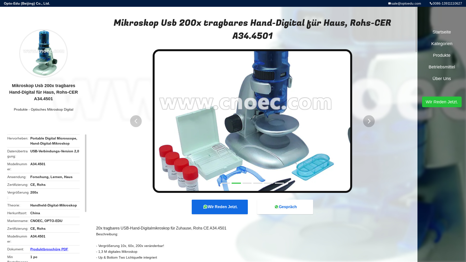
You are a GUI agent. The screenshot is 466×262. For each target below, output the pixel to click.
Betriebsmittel (442, 67)
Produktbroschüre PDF (49, 249)
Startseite (442, 32)
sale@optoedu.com (406, 3)
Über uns (442, 78)
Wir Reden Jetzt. (223, 207)
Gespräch (288, 207)
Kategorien (441, 43)
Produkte (21, 109)
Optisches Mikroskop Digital (52, 109)
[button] (136, 121)
